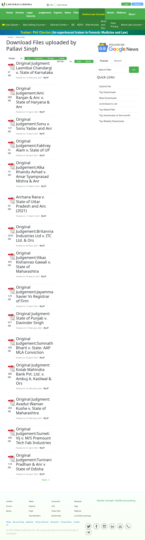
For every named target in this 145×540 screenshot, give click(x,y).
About (8, 522)
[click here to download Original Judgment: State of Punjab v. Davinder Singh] (11, 316)
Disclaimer (54, 522)
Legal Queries (30, 14)
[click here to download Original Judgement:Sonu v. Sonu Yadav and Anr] (11, 122)
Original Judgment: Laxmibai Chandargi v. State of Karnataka (34, 68)
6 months (39, 58)
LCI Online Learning (82, 515)
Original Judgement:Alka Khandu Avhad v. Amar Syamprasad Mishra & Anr (32, 172)
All (21, 58)
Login (126, 4)
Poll (53, 506)
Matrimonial (92, 24)
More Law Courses (131, 24)
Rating (88, 61)
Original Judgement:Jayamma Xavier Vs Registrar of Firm (34, 294)
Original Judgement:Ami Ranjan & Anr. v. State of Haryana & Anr (33, 97)
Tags (76, 506)
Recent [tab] (118, 60)
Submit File (105, 86)
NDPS (80, 24)
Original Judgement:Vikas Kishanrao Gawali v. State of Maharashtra (33, 262)
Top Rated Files (107, 109)
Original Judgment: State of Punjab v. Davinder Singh (33, 318)
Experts (58, 12)
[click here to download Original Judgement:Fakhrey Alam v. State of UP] (11, 144)
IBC (73, 24)
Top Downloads (107, 92)
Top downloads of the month (114, 115)
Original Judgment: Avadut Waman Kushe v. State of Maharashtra (33, 406)
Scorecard (56, 501)
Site (51, 5)
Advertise (29, 522)
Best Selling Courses (34, 24)
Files (76, 12)
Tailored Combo (58, 24)
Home (9, 12)
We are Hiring (18, 522)
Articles (19, 12)
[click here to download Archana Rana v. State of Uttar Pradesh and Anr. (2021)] (11, 200)
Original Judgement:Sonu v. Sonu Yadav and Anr (34, 124)
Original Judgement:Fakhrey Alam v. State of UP (33, 145)
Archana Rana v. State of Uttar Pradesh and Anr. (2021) (31, 203)
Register (137, 4)
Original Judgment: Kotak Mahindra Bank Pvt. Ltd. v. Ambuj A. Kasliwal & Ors (33, 374)
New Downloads (108, 98)
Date (79, 61)
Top (70, 61)
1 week (61, 58)
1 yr (28, 58)
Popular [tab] (104, 60)
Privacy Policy (66, 522)
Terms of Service (41, 522)
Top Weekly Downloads (111, 121)
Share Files (56, 511)
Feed (31, 511)
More (132, 14)
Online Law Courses (93, 14)
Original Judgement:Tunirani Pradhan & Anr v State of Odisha (34, 462)
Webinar (121, 12)
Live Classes (11, 24)
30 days (50, 58)
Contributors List (108, 103)
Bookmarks (56, 515)
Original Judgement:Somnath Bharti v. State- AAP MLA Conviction (34, 345)
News (68, 12)
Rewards (77, 501)
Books (110, 12)
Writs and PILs (104, 25)
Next (46, 479)
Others (20, 80)
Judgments (45, 12)
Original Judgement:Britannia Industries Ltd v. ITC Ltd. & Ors (34, 233)
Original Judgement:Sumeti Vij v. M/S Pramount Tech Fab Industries (33, 435)
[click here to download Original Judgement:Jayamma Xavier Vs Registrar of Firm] (11, 290)
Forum (9, 506)
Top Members (34, 515)
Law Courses (62, 5)
